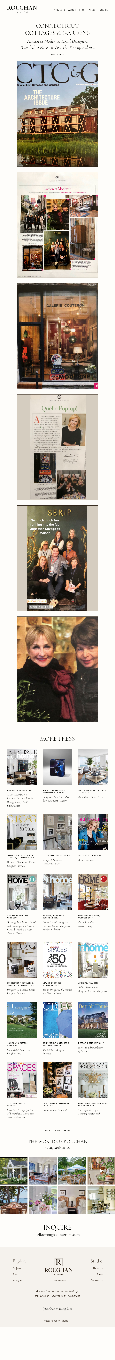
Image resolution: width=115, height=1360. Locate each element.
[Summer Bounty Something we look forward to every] (101, 1171)
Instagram (18, 1280)
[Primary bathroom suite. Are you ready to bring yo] (43, 1200)
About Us (98, 1268)
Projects (59, 10)
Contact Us (97, 1280)
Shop (82, 10)
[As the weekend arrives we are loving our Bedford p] (13, 1171)
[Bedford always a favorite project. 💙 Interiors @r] (43, 1171)
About (72, 10)
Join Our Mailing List (57, 1309)
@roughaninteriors (57, 1147)
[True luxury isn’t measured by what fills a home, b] (13, 1200)
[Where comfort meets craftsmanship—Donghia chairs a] (101, 1200)
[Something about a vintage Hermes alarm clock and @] (72, 1200)
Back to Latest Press (57, 1130)
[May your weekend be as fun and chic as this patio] (72, 1171)
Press (92, 10)
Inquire (103, 10)
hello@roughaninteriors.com (57, 1234)
